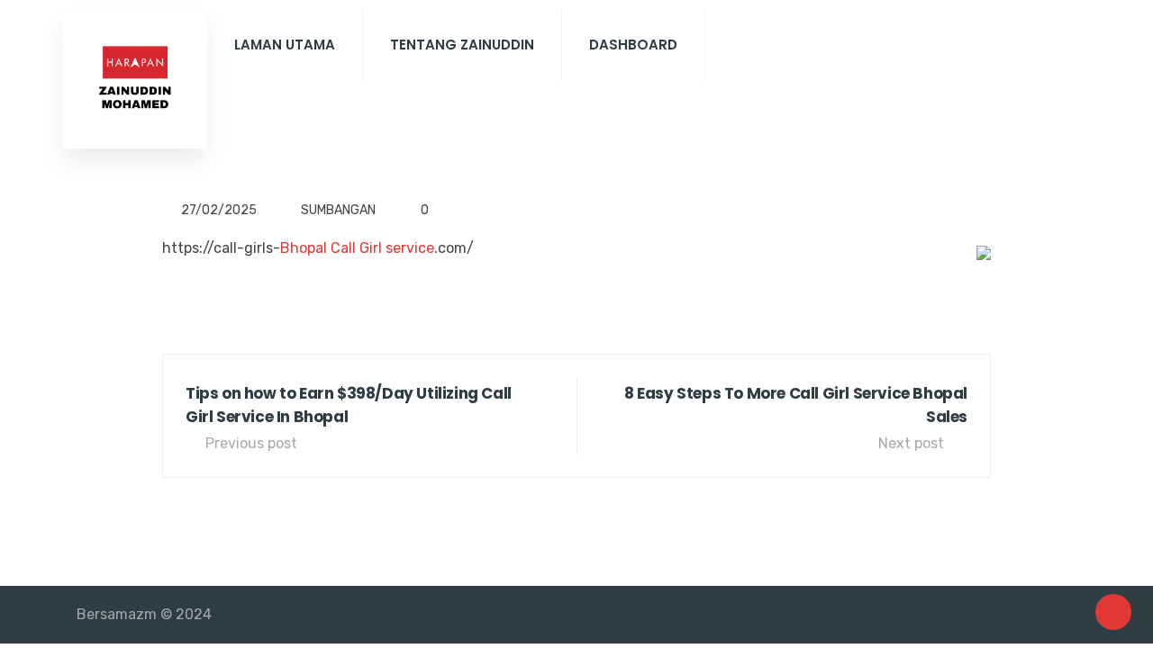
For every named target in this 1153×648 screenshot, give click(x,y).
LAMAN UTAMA (284, 44)
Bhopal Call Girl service (357, 247)
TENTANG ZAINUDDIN (462, 44)
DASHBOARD (633, 44)
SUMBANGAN (338, 210)
